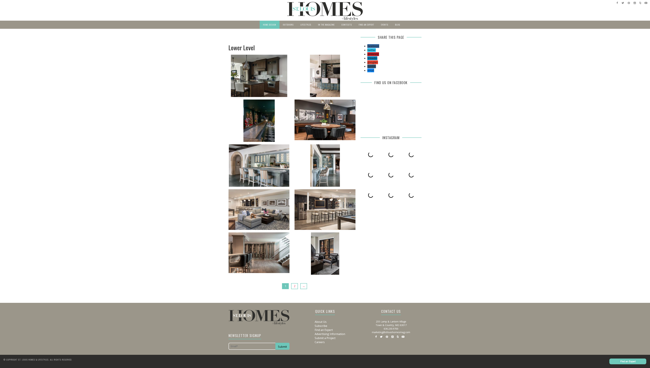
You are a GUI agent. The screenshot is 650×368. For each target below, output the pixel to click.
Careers (320, 342)
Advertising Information (330, 334)
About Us (321, 322)
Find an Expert (366, 24)
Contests (346, 24)
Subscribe (321, 326)
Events (384, 24)
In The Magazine (326, 24)
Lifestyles (305, 24)
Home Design (269, 24)
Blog (397, 24)
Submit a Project (325, 338)
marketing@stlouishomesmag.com (391, 332)
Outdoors (288, 24)
